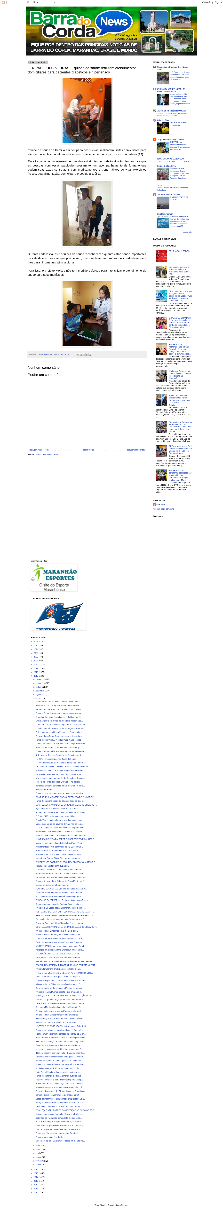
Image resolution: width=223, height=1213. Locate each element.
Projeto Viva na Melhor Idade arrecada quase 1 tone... (59, 820)
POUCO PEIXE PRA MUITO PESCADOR (173, 161)
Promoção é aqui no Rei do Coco (50, 1137)
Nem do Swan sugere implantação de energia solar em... (61, 1034)
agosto (39, 694)
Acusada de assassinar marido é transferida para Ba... (60, 1049)
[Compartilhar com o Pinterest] (90, 354)
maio (38, 1149)
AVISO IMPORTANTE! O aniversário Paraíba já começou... (61, 1038)
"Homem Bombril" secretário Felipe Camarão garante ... (60, 1053)
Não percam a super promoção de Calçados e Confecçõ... (61, 778)
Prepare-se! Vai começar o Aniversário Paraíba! (57, 1133)
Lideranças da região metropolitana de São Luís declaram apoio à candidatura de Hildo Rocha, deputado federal (180, 99)
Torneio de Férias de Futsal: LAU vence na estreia (58, 782)
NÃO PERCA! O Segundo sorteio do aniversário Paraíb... (61, 946)
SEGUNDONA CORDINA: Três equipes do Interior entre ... (61, 835)
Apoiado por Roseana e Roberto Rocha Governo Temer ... (61, 812)
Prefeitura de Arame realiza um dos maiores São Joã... (60, 1087)
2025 (36, 645)
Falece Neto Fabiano (45, 789)
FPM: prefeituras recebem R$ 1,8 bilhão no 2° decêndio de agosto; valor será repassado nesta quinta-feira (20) (180, 296)
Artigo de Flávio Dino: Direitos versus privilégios (57, 1015)
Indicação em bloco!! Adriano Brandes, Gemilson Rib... (60, 950)
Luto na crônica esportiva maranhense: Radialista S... (59, 1129)
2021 (36, 661)
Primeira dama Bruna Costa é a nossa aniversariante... (60, 736)
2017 (36, 676)
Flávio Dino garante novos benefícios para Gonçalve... (60, 942)
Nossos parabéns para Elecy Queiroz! (52, 885)
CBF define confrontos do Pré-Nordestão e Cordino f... (59, 1106)
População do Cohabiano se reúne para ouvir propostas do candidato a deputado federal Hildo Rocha (180, 427)
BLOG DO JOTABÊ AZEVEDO (170, 159)
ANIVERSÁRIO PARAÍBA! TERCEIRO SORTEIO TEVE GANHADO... (66, 839)
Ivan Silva (160, 505)
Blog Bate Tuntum (165, 214)
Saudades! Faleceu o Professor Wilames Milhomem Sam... (62, 877)
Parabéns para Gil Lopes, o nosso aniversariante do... (59, 893)
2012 (36, 1185)
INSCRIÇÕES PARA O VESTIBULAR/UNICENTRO (58, 954)
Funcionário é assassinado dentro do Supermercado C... (61, 919)
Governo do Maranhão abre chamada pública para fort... (60, 1064)
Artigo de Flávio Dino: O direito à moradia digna (57, 931)
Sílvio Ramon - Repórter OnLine (171, 111)
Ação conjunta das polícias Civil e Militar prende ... (58, 809)
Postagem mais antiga (135, 450)
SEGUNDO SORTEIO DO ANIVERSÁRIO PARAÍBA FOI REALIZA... (65, 915)
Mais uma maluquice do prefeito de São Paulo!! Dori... (59, 843)
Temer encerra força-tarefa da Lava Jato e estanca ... (59, 1045)
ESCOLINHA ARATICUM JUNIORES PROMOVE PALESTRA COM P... (66, 965)
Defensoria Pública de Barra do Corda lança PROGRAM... (61, 744)
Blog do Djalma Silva (166, 166)
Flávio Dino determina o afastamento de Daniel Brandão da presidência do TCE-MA (179, 399)
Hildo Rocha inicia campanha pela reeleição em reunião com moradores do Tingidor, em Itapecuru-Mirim (180, 475)
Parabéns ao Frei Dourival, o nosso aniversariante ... (59, 702)
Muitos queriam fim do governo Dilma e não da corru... (60, 824)
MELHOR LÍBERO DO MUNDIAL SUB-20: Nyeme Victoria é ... (63, 767)
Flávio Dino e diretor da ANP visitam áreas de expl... (58, 747)
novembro (40, 683)
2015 (36, 1173)
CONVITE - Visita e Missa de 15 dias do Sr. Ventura (58, 870)
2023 (36, 653)
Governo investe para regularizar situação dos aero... (59, 935)
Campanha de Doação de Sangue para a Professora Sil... (61, 724)
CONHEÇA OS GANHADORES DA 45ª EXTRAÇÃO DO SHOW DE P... (66, 805)
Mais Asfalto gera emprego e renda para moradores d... (60, 1000)
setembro (40, 691)
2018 (36, 672)
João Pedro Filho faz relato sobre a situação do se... (58, 1072)
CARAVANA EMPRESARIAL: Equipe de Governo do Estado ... (63, 900)
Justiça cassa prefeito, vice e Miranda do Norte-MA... (59, 957)
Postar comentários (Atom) (47, 454)
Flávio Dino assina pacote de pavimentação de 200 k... (60, 801)
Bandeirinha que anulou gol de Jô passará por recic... (59, 709)
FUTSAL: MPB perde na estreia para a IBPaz (55, 816)
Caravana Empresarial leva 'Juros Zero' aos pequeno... (60, 923)
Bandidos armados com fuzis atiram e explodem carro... (60, 786)
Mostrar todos (187, 232)
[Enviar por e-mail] (77, 354)
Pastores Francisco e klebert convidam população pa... (60, 1080)
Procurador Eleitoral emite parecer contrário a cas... (58, 969)
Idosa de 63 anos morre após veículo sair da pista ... (59, 976)
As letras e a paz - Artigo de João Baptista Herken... (58, 705)
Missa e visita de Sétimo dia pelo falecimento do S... (58, 984)
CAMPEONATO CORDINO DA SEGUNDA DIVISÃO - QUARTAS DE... (66, 862)
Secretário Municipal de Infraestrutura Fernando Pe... (59, 1007)
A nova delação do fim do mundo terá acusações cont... (60, 1019)
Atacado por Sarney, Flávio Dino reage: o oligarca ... (59, 858)
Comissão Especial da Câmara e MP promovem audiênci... (62, 980)
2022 (36, 657)
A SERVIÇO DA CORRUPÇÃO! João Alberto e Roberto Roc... (62, 1026)
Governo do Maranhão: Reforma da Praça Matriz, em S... (61, 881)
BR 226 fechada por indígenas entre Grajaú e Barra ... (59, 1122)
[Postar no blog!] (80, 354)
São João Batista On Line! (169, 195)
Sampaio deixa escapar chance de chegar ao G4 (57, 1095)
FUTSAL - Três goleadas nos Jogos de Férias (56, 759)
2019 (36, 668)
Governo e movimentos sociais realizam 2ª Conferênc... (60, 1030)
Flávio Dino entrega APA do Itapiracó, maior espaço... (59, 740)
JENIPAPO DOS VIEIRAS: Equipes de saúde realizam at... (61, 889)
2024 (36, 649)
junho (38, 1145)
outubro (39, 687)
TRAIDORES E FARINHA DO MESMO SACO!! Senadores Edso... (64, 973)
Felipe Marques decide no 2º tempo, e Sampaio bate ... (60, 732)
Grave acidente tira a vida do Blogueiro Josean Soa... (59, 721)
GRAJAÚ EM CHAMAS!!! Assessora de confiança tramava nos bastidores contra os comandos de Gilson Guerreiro (180, 323)
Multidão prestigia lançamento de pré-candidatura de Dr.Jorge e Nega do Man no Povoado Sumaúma (179, 173)
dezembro (40, 679)
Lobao (159, 185)
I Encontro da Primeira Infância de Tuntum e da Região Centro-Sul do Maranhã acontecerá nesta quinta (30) (179, 221)
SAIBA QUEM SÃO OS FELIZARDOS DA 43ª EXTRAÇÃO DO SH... (65, 996)
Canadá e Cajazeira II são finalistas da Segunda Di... (59, 717)
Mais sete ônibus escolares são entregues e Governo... (60, 1057)
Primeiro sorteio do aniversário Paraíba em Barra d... (59, 1011)
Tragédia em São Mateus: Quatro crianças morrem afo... (60, 728)
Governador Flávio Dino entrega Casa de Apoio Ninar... (60, 1083)
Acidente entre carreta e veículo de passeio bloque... (59, 854)
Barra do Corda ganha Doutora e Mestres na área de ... (60, 988)
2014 (36, 1177)
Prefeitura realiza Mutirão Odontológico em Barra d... (59, 992)
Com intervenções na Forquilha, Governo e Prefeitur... (59, 1114)
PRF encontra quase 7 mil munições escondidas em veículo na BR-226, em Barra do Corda (180, 449)
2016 (36, 1169)
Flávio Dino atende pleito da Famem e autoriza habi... (59, 1076)
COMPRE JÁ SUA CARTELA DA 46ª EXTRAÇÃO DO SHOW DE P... (65, 797)
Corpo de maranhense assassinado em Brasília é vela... (60, 1099)
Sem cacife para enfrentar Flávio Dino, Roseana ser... (59, 774)
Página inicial (88, 450)
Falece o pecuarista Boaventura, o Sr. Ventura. (56, 1022)
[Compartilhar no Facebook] (87, 354)
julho (38, 698)
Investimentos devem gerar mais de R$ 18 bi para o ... (59, 847)
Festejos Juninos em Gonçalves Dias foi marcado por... (60, 1103)
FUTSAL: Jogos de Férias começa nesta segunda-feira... (61, 828)
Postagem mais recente (39, 450)
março (39, 1157)
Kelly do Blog (163, 120)
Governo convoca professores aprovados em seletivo (59, 793)
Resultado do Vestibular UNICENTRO (52, 866)
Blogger (124, 1205)
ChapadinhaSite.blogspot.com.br (172, 139)
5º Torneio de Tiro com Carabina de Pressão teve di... (59, 755)
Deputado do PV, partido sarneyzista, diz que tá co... (59, 1118)
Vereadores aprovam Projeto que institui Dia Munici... (59, 1061)
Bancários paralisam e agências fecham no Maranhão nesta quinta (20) (179, 270)
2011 (36, 1189)
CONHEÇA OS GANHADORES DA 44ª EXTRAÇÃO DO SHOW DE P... (66, 927)
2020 (36, 664)
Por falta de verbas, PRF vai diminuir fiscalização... (58, 1068)
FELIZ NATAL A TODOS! (179, 251)
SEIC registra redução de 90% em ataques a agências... (60, 1041)
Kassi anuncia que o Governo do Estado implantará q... (60, 1125)
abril (38, 1153)
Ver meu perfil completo (163, 509)
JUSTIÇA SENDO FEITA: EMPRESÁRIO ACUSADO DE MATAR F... (65, 912)
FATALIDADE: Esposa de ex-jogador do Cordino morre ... (61, 1003)
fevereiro (40, 1161)
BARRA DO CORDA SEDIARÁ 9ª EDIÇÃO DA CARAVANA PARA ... (65, 961)
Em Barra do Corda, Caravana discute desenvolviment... (60, 873)
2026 (36, 642)
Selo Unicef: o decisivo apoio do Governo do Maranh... (60, 831)
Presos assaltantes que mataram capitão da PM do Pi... (60, 770)
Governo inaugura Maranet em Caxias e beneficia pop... (60, 751)
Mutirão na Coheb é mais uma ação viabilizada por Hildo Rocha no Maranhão (180, 374)
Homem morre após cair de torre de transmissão (57, 850)
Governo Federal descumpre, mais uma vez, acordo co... (61, 713)
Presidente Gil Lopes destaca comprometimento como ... (61, 908)
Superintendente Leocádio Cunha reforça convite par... (60, 904)
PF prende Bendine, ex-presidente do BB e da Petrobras (61, 763)
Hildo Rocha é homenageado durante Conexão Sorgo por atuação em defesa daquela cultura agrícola (180, 349)
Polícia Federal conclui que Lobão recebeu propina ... (59, 896)
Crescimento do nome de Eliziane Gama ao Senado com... (62, 1091)
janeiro (39, 1165)
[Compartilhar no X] (84, 354)
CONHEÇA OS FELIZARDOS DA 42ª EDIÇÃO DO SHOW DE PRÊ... (65, 1110)
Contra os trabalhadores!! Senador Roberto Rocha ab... (60, 938)
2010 (36, 1192)
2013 (36, 1181)
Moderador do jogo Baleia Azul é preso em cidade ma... (60, 1141)
